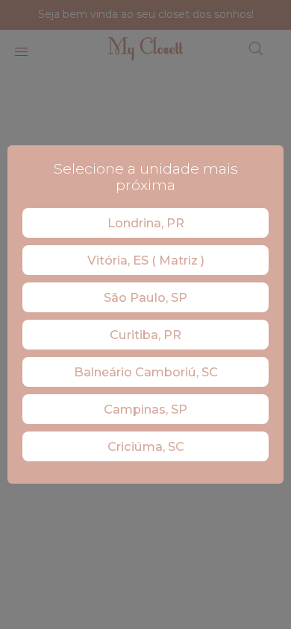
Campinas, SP (145, 409)
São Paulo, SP (145, 297)
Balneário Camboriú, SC (146, 371)
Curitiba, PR (145, 334)
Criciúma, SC (145, 446)
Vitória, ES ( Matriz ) (145, 260)
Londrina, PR (145, 222)
